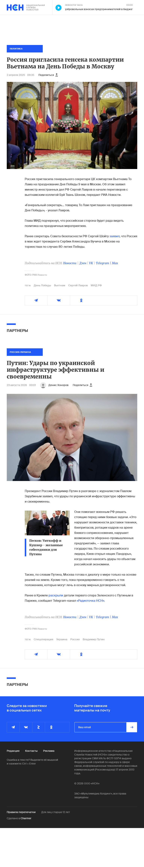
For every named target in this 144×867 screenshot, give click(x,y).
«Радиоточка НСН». (91, 601)
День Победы (42, 285)
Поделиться (46, 75)
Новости (69, 263)
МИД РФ (96, 285)
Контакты (31, 751)
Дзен (82, 263)
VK (91, 263)
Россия (75, 639)
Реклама (48, 751)
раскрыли (56, 595)
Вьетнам (59, 285)
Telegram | (104, 263)
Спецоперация (43, 639)
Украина (61, 639)
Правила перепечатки (21, 812)
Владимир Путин (94, 639)
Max (115, 263)
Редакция (13, 751)
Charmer (26, 818)
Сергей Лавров (78, 285)
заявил (115, 236)
